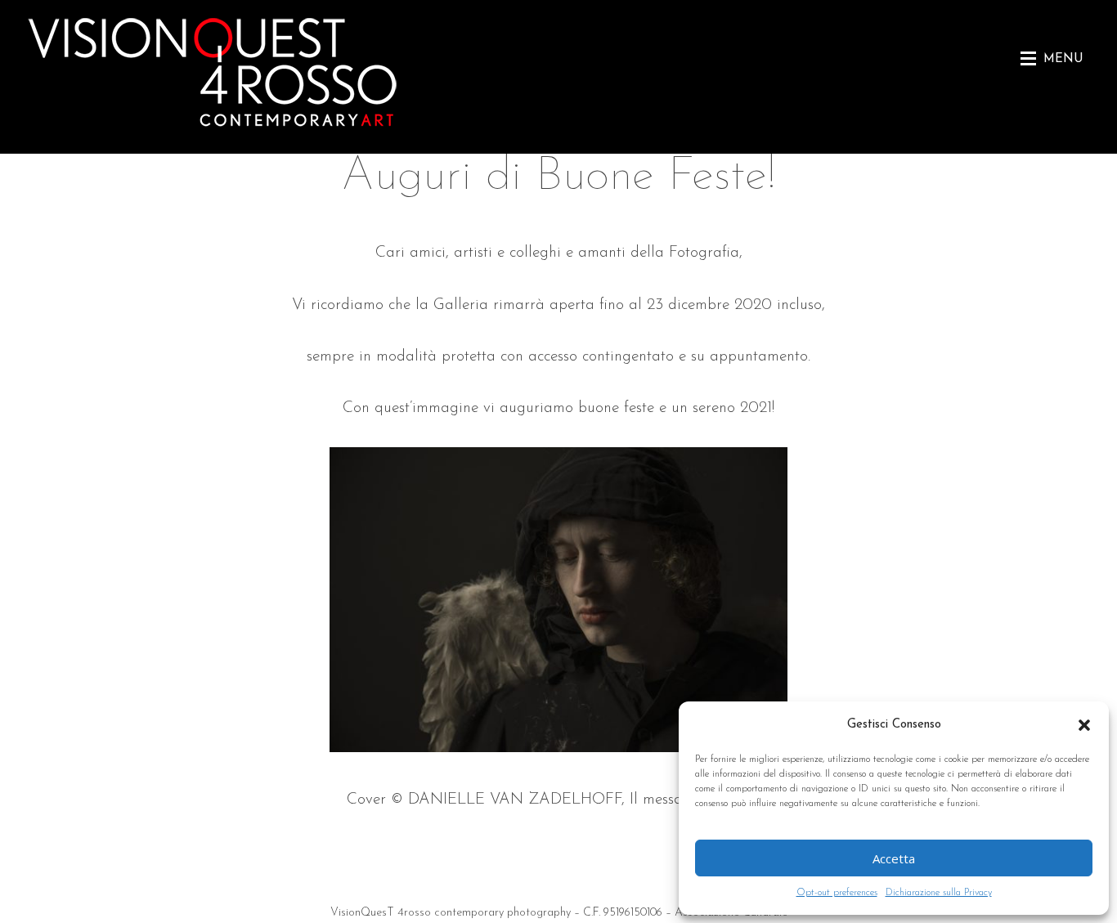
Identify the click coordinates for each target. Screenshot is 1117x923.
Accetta (894, 858)
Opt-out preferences (836, 893)
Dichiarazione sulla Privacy (939, 893)
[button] (1084, 725)
